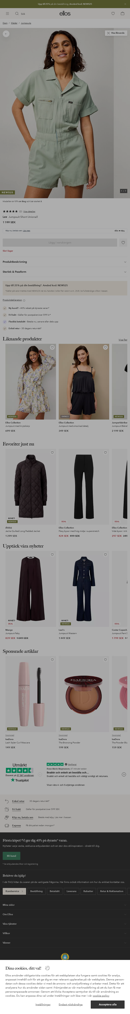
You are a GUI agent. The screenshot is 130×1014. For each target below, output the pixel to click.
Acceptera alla (108, 1004)
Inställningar (43, 1004)
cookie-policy (101, 995)
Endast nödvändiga (71, 1004)
